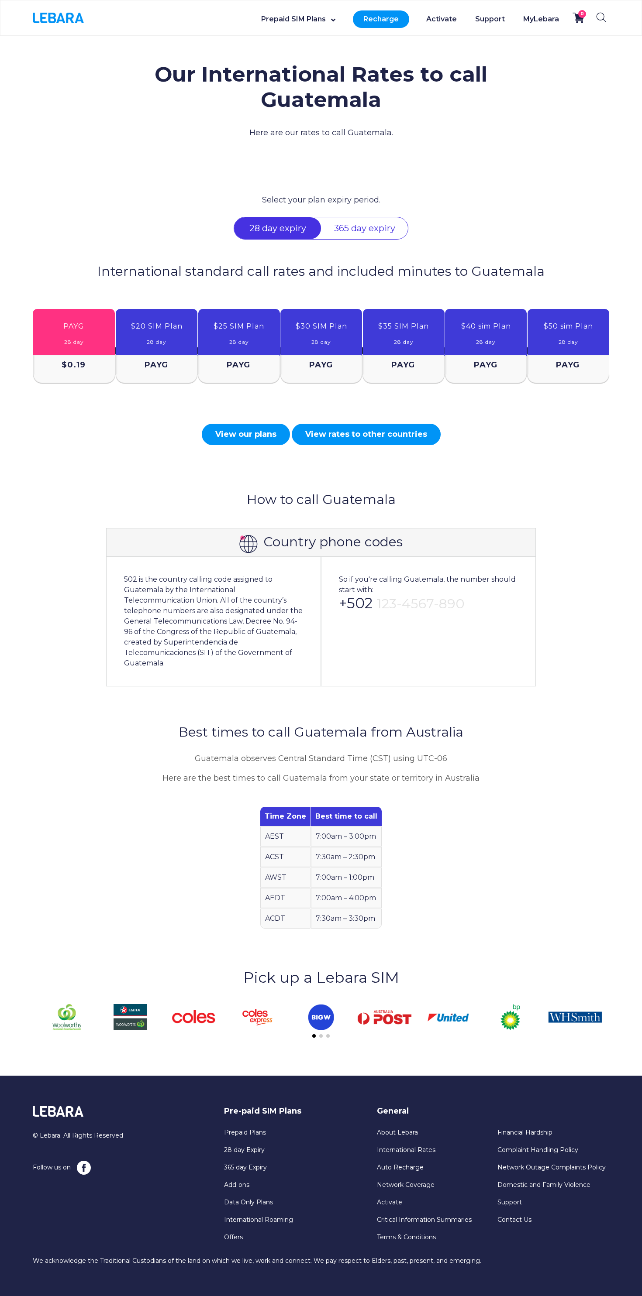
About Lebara (397, 1132)
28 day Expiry (244, 1150)
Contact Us (514, 1220)
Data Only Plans (248, 1202)
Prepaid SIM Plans (293, 19)
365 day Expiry (245, 1167)
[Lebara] (58, 17)
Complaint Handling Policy (537, 1150)
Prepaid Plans (245, 1132)
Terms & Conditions (406, 1237)
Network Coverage (406, 1185)
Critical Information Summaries (424, 1220)
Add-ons (236, 1185)
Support (490, 19)
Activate (441, 19)
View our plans (245, 434)
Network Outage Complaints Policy (551, 1167)
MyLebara (541, 19)
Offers (233, 1237)
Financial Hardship (524, 1132)
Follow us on (52, 1167)
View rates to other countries (366, 434)
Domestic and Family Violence (543, 1185)
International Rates (406, 1150)
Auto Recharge (400, 1167)
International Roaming (258, 1220)
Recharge (381, 19)
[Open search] (601, 17)
